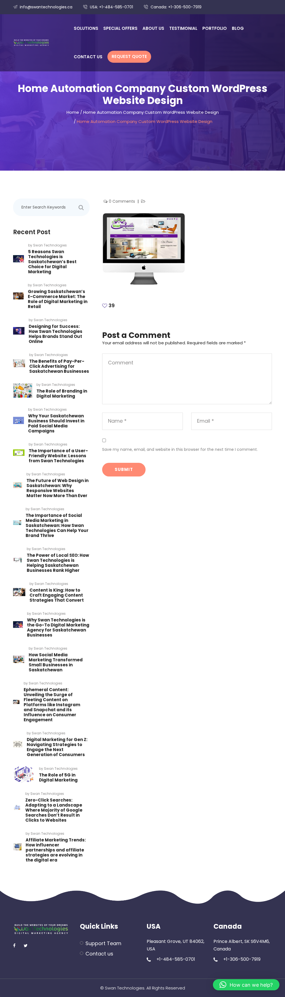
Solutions (86, 28)
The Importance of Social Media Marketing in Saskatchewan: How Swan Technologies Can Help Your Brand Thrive (57, 525)
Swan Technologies (50, 245)
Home (73, 112)
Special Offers (120, 28)
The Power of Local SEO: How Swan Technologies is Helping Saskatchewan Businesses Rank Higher (58, 562)
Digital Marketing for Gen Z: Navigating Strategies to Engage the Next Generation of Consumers (57, 747)
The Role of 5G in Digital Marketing (58, 777)
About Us (153, 28)
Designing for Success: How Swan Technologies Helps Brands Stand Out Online (55, 333)
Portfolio (214, 28)
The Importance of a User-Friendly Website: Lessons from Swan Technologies (58, 456)
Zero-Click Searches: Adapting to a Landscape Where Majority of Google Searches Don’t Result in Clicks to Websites (53, 810)
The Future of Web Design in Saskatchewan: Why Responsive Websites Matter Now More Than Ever (57, 488)
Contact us (88, 57)
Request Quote (129, 56)
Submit (124, 469)
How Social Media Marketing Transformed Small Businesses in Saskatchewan (56, 662)
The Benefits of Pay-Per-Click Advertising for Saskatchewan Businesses (59, 366)
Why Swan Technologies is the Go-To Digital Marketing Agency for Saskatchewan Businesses (58, 627)
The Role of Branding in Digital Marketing (61, 393)
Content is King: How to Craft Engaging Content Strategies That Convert (57, 595)
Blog (238, 28)
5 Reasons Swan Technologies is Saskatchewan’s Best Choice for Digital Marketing (52, 262)
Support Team (103, 943)
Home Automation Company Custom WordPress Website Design (151, 112)
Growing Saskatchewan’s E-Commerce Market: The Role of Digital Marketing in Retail (57, 299)
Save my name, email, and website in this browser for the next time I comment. (180, 449)
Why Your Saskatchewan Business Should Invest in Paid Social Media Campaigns (56, 423)
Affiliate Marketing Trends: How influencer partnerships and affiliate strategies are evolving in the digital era (56, 850)
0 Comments (122, 201)
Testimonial (183, 28)
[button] (246, 984)
